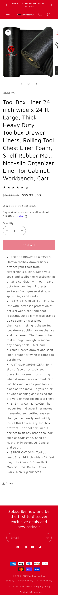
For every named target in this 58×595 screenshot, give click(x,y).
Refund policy (25, 580)
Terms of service (20, 586)
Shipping (7, 206)
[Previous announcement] (6, 5)
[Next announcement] (51, 5)
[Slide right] (36, 84)
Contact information (31, 592)
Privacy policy (44, 580)
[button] (8, 14)
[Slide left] (21, 84)
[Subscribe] (47, 537)
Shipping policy (42, 586)
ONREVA (27, 576)
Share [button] (10, 483)
